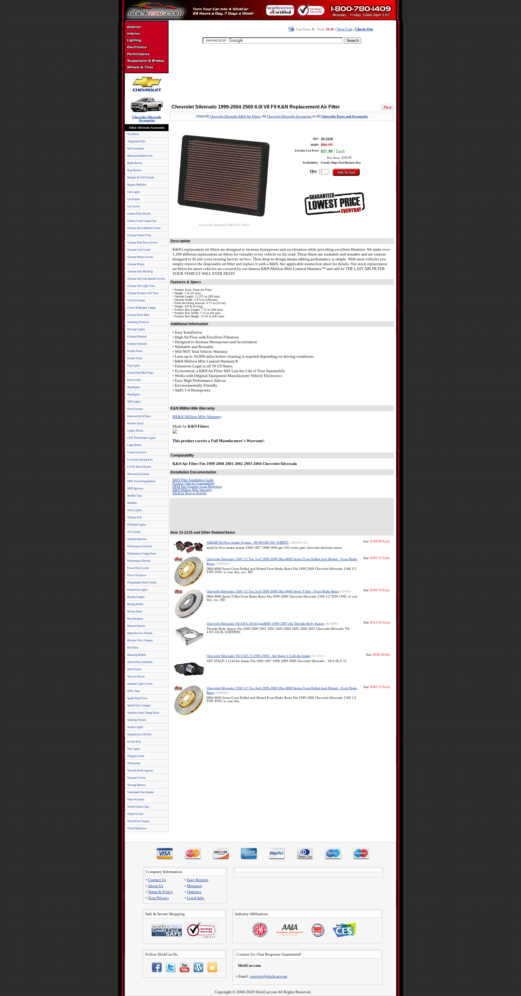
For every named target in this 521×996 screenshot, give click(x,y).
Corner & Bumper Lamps (141, 307)
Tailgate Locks (135, 756)
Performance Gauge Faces (141, 553)
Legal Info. (196, 898)
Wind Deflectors (137, 828)
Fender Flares (135, 351)
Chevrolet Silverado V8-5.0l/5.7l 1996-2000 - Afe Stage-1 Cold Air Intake (259, 656)
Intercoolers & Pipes (139, 416)
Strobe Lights (135, 727)
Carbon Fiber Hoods (139, 213)
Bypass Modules (137, 184)
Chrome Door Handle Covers (144, 228)
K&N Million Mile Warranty (192, 490)
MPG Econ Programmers (141, 481)
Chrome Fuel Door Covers (142, 242)
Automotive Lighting (146, 41)
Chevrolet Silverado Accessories (289, 116)
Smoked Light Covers (140, 683)
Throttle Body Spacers (140, 770)
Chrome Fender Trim (139, 235)
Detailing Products (138, 322)
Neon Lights (134, 510)
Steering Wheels (136, 719)
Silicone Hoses (136, 676)
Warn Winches (135, 799)
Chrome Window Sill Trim (142, 293)
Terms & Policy (160, 892)
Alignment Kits (136, 141)
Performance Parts (146, 54)
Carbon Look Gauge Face (141, 220)
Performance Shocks (138, 560)
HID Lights (134, 401)
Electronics (146, 47)
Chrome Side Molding (140, 271)
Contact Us (157, 880)
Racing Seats (134, 611)
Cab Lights (133, 191)
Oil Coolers (134, 531)
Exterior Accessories (146, 27)
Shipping (194, 886)
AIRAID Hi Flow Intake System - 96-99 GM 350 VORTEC (248, 542)
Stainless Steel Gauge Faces (143, 712)
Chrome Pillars (135, 264)
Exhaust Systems (137, 343)
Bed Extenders (135, 148)
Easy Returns (197, 880)
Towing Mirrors (136, 785)
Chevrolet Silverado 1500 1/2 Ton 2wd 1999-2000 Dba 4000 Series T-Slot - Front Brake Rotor (273, 591)
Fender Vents (134, 358)
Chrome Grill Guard (138, 249)
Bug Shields (134, 170)
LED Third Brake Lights (141, 437)
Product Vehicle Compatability (193, 483)
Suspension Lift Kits (139, 734)
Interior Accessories (146, 34)
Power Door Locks (138, 568)
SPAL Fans (133, 691)
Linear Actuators (137, 452)
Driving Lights (136, 329)
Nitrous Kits (134, 517)
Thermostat (134, 763)
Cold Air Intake (136, 300)
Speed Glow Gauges (139, 705)
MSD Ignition (135, 488)
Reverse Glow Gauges (140, 640)
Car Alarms (133, 199)
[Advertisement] (282, 72)
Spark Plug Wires (137, 698)
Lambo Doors (135, 430)
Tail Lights (133, 748)
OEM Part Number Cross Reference (197, 486)
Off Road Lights (136, 524)
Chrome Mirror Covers (140, 257)
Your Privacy (158, 898)
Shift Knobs (134, 669)
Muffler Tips (134, 495)
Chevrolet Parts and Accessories (344, 116)
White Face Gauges (138, 821)
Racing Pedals (135, 604)
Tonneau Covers (136, 777)
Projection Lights (137, 589)
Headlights (133, 387)
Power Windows (137, 575)
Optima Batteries (137, 539)
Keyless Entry (135, 423)
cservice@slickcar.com (268, 976)
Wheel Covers (135, 813)
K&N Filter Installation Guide (193, 480)
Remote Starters (136, 625)
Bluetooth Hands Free (140, 155)
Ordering (194, 892)
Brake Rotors (134, 163)
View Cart (344, 29)
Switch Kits (134, 741)
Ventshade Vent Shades (140, 792)
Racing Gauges (136, 597)
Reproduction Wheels (140, 633)
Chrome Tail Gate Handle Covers (146, 278)
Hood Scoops (135, 408)
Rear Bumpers (135, 618)
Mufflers (132, 502)
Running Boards (136, 654)
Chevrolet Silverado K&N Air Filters (235, 116)
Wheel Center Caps (138, 806)
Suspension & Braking (146, 61)
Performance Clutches (139, 546)
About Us (155, 886)
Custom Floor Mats (138, 314)
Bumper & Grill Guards (140, 177)
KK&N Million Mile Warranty (197, 416)
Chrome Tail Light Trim (141, 285)
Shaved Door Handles (140, 662)
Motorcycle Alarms (138, 474)
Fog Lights (133, 365)
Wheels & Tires (146, 67)
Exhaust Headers (137, 336)
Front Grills (134, 380)
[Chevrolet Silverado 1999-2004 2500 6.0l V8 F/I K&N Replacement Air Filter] (224, 221)
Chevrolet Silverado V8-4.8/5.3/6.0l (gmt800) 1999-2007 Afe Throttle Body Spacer (265, 623)
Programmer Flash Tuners (142, 582)
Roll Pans (132, 647)
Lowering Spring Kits (140, 459)
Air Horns (133, 134)
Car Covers (133, 206)
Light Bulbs (134, 445)
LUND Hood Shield (139, 466)
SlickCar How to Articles (189, 493)
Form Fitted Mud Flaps (140, 372)
